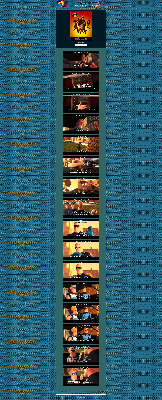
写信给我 (80, 397)
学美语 (84, 8)
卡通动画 (92, 8)
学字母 (80, 8)
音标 (85, 8)
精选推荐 (94, 8)
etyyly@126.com (83, 397)
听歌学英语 (89, 8)
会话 (87, 8)
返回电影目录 (81, 389)
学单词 (82, 8)
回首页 (78, 397)
